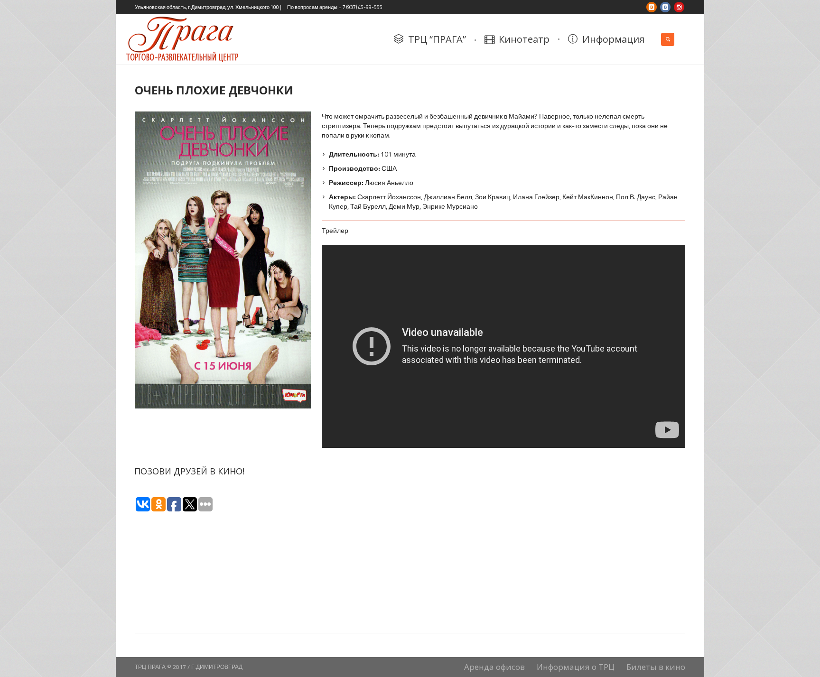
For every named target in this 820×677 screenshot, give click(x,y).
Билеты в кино (655, 667)
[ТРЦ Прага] (665, 7)
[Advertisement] (503, 507)
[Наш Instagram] (679, 7)
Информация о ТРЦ (576, 667)
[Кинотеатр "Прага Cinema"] (651, 7)
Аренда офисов (494, 667)
